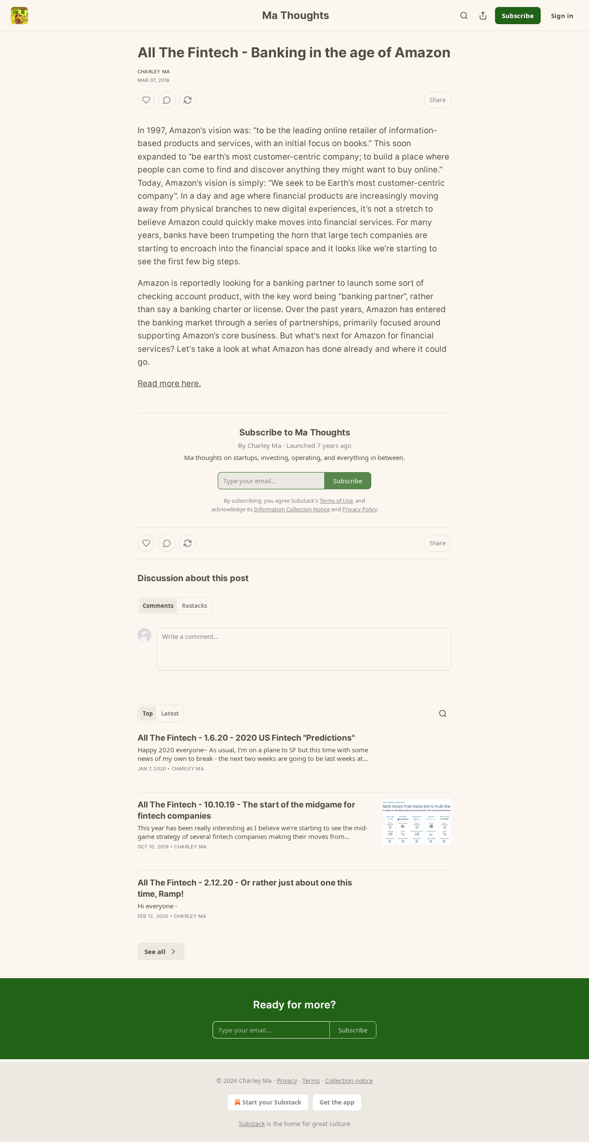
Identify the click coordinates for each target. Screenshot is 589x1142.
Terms (311, 1080)
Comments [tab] (158, 606)
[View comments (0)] (166, 100)
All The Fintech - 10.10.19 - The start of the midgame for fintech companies (246, 810)
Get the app (337, 1102)
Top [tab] (148, 713)
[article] (294, 758)
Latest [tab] (170, 713)
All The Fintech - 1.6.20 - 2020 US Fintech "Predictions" (246, 738)
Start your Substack (271, 1102)
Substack (252, 1124)
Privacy (287, 1080)
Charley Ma (154, 72)
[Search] (464, 15)
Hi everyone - (157, 905)
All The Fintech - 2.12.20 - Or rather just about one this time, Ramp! (245, 888)
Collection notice (349, 1080)
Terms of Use (336, 500)
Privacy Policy (359, 509)
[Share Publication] (483, 15)
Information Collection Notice (292, 509)
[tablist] (175, 605)
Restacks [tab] (194, 606)
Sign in (562, 15)
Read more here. (169, 383)
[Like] (146, 100)
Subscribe (518, 15)
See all (155, 951)
